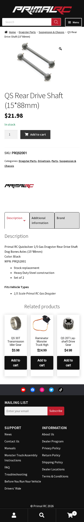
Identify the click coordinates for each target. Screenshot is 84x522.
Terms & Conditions (55, 476)
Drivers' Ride (12, 488)
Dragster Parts (27, 32)
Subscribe (55, 411)
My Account (14, 515)
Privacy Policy (51, 448)
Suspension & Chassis (51, 32)
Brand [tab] (61, 218)
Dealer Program (52, 441)
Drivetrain (44, 161)
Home (12, 32)
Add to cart (38, 134)
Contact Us (11, 441)
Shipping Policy (52, 462)
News (8, 434)
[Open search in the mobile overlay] (31, 22)
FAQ (7, 467)
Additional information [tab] (40, 220)
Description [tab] (14, 218)
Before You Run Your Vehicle (22, 481)
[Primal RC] (19, 186)
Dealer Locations (53, 469)
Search (42, 515)
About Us (48, 434)
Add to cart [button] (15, 362)
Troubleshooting (15, 474)
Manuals (10, 448)
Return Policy (51, 455)
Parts (55, 161)
